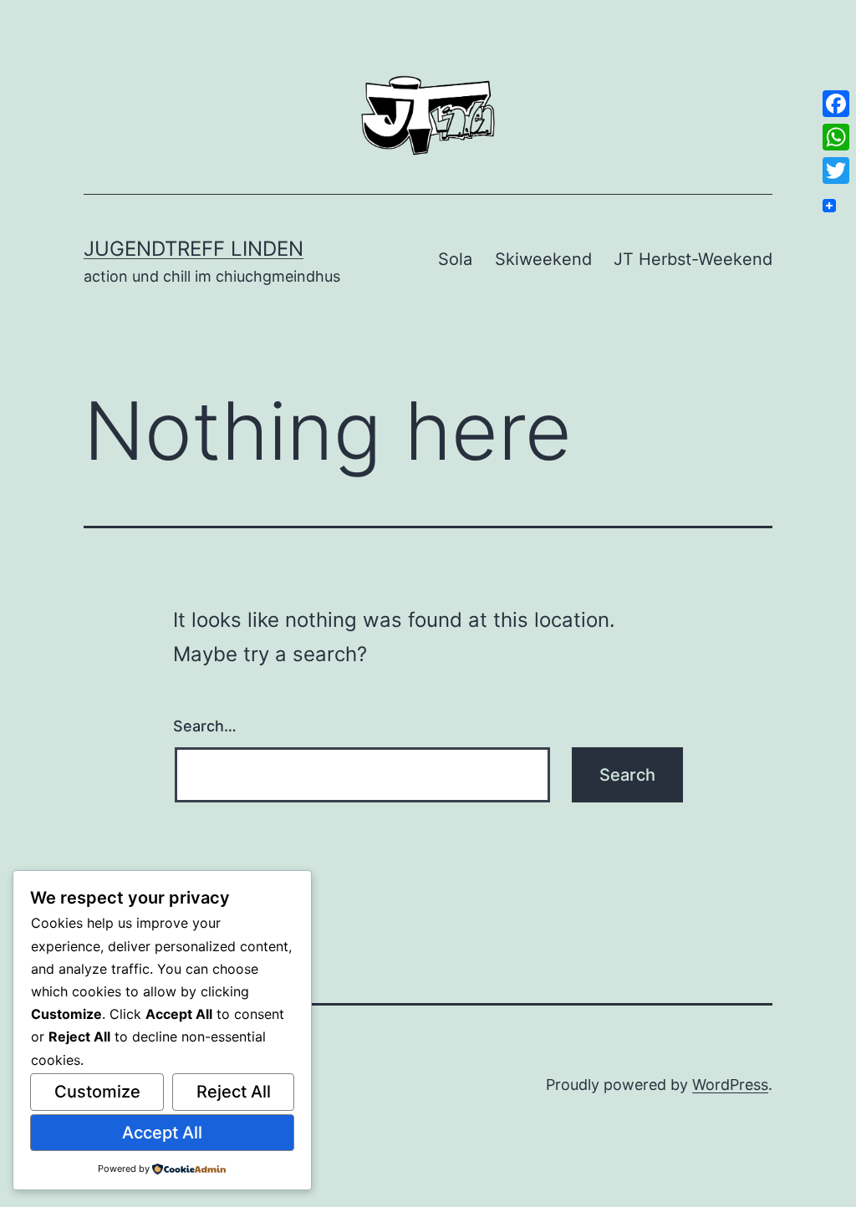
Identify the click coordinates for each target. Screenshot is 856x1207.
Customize (97, 1092)
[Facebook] (836, 103)
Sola (455, 259)
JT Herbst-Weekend (693, 259)
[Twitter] (836, 170)
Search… (205, 726)
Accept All (162, 1133)
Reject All (233, 1092)
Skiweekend (543, 259)
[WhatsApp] (836, 137)
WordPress (730, 1084)
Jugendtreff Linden (193, 249)
